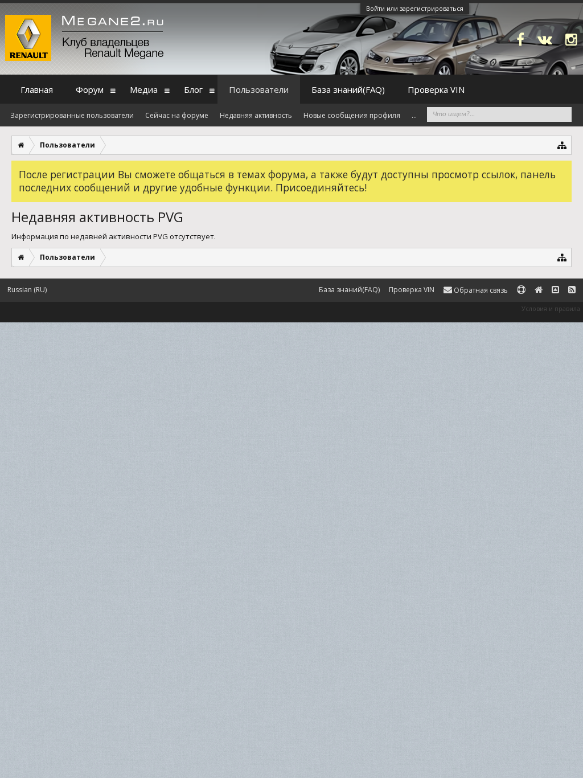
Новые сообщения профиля (351, 115)
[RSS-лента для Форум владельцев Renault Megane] (572, 290)
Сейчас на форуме (176, 115)
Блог (193, 89)
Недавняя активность (256, 115)
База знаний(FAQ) (348, 89)
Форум (90, 89)
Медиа (144, 89)
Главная (36, 89)
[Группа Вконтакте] (545, 39)
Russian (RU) (27, 289)
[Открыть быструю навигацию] (562, 145)
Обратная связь (480, 290)
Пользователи (259, 89)
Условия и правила (551, 308)
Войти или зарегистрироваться (414, 8)
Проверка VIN (436, 89)
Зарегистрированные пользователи (72, 115)
